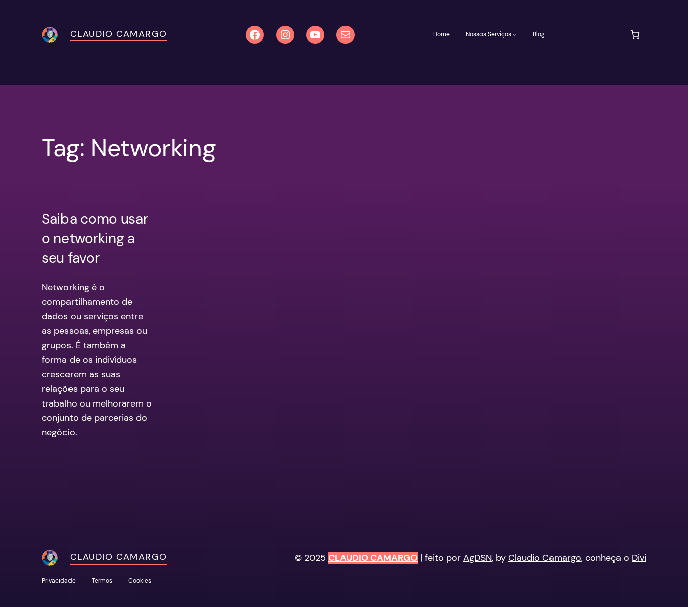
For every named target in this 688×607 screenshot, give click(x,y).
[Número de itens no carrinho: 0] (635, 34)
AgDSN (477, 558)
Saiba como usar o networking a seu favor (95, 238)
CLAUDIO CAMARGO (373, 558)
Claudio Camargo (118, 34)
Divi (639, 558)
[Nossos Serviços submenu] (514, 34)
